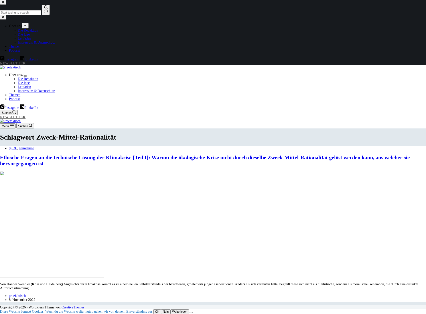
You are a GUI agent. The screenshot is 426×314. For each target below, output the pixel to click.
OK (157, 311)
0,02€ (13, 148)
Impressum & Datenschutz (36, 91)
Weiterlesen (179, 311)
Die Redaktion (28, 79)
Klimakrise (26, 148)
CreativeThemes (72, 307)
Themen (14, 95)
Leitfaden (24, 87)
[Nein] (191, 312)
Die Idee (24, 83)
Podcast (14, 99)
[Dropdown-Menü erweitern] (25, 76)
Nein (166, 311)
